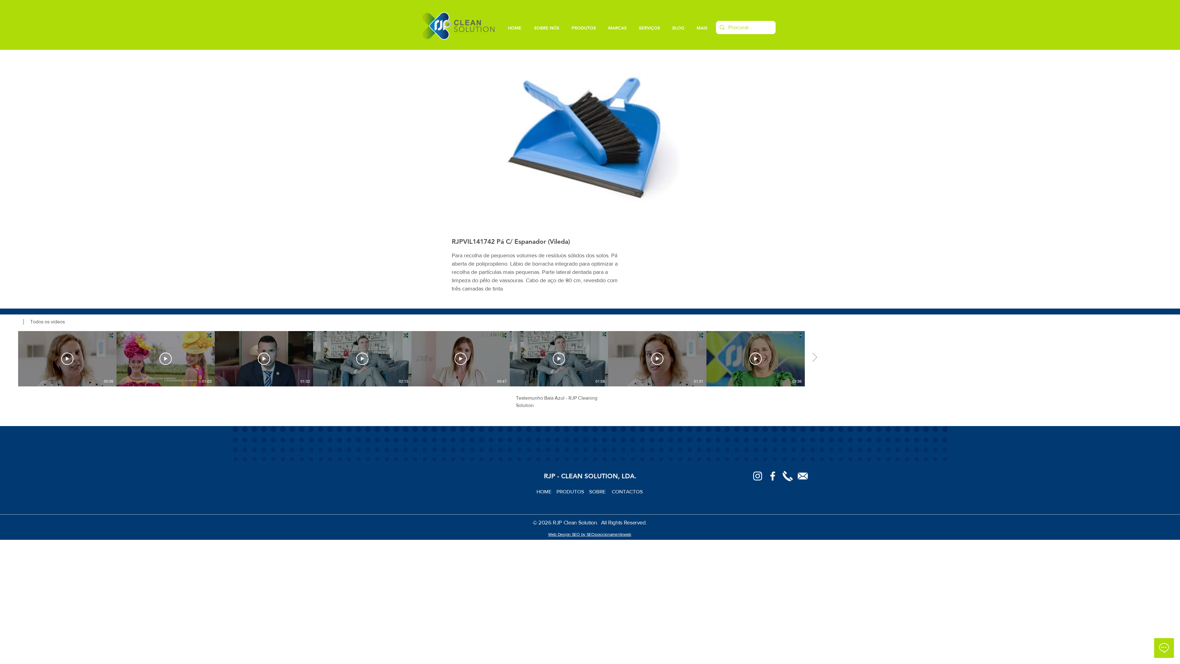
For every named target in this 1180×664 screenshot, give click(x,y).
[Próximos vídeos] (814, 357)
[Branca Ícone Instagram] (758, 476)
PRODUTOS (573, 491)
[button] (44, 322)
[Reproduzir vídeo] (67, 359)
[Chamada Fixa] (788, 476)
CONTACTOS (627, 491)
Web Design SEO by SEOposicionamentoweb (589, 534)
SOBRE (598, 491)
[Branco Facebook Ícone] (773, 476)
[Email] (803, 476)
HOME (547, 491)
